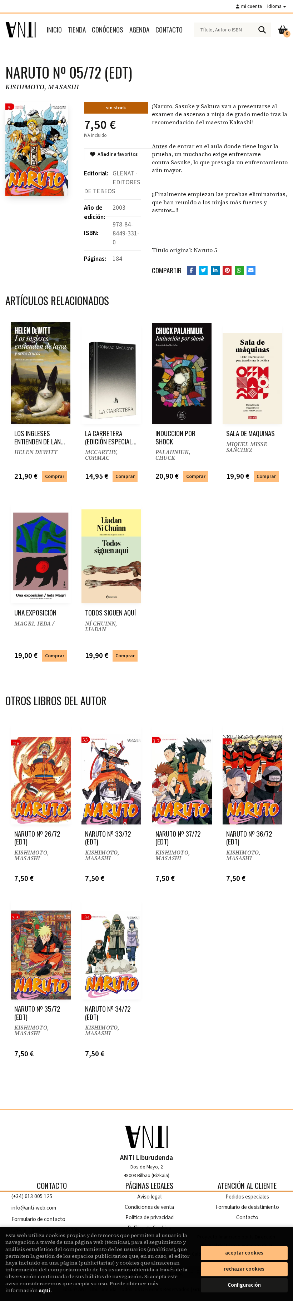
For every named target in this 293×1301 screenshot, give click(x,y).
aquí (44, 1290)
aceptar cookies (244, 1253)
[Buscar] (262, 30)
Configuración (244, 1285)
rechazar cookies (244, 1269)
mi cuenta (251, 6)
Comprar (54, 476)
